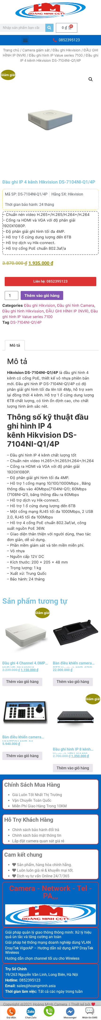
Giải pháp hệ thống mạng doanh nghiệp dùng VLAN (48, 942)
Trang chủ (11, 50)
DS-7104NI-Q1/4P (26, 322)
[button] (25, 40)
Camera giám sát (36, 50)
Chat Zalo (30, 1017)
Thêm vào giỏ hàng (41, 295)
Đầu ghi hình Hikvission (23, 311)
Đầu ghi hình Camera (75, 305)
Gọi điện (11, 1017)
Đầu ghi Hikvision (67, 50)
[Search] (49, 28)
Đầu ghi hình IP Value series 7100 (56, 55)
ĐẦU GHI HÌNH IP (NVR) (67, 311)
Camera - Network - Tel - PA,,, (50, 892)
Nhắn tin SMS (89, 1017)
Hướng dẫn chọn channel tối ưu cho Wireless (42, 958)
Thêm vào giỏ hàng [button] (22, 681)
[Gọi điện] (49, 1013)
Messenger (70, 1017)
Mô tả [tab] (15, 345)
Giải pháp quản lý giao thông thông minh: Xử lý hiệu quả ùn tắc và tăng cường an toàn (48, 934)
